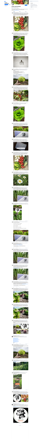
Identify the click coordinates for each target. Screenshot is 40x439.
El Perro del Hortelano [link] (15, 12)
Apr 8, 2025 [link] (26, 344)
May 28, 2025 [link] (26, 52)
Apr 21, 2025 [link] (26, 281)
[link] (20, 22)
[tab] (14, 11)
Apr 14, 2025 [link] (26, 304)
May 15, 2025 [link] (26, 152)
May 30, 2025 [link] (26, 12)
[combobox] (6, 5)
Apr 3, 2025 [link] (26, 372)
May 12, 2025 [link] (26, 203)
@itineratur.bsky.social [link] (15, 340)
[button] (12, 0)
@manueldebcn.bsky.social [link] (16, 341)
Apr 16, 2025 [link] (26, 288)
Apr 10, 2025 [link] (26, 320)
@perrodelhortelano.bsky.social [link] (21, 12)
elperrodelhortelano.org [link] (16, 10)
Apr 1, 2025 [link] (26, 391)
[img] (20, 2)
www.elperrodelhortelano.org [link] (16, 306)
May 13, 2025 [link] (26, 187)
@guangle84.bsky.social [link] (15, 338)
